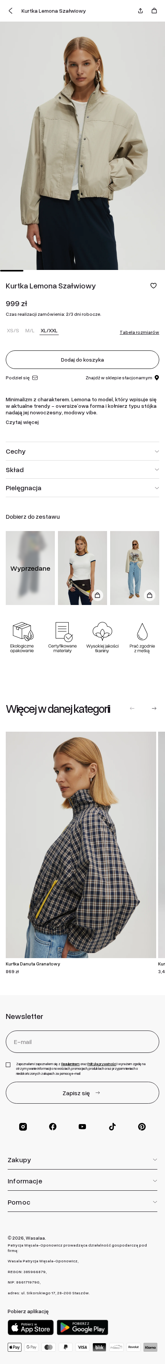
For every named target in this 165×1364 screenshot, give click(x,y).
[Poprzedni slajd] (132, 708)
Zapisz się (76, 1093)
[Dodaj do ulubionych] (153, 285)
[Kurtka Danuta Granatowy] (81, 845)
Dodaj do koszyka (82, 359)
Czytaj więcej (22, 422)
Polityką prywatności (101, 1063)
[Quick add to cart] (97, 595)
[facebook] (53, 1127)
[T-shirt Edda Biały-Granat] (82, 568)
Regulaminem (70, 1063)
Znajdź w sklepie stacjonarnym (119, 378)
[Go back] (11, 11)
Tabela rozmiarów (139, 332)
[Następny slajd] (154, 708)
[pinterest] (142, 1127)
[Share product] (140, 11)
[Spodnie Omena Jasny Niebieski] (134, 568)
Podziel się (18, 378)
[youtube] (82, 1127)
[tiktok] (112, 1127)
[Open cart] (154, 11)
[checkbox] (8, 1064)
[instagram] (23, 1127)
